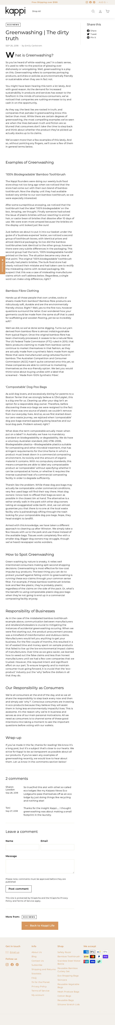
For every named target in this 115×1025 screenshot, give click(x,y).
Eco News (13, 25)
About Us (37, 952)
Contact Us (38, 960)
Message (11, 856)
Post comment (19, 888)
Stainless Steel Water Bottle (69, 962)
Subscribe (37, 965)
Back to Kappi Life (42, 925)
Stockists (36, 973)
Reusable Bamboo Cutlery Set (68, 970)
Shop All (36, 11)
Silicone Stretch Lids (69, 1004)
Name (9, 841)
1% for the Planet (41, 982)
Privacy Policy (39, 986)
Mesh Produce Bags (68, 991)
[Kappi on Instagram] (7, 964)
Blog (34, 956)
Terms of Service (25, 901)
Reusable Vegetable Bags (68, 986)
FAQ (34, 978)
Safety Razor (64, 952)
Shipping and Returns (44, 969)
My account (38, 995)
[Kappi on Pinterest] (17, 964)
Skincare (62, 980)
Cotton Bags (64, 996)
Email (44, 841)
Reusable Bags (66, 1000)
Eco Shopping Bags (68, 975)
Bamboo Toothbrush (69, 956)
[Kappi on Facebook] (12, 964)
